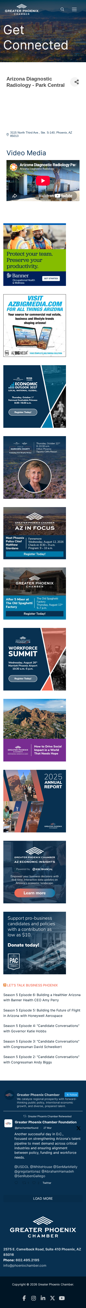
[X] (52, 1298)
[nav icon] (74, 9)
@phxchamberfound (26, 1127)
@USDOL (21, 1167)
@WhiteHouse (41, 1167)
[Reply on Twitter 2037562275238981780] (17, 1183)
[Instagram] (33, 1298)
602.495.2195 (27, 1260)
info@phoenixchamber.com (24, 1265)
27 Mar (47, 1127)
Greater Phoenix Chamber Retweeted (49, 1116)
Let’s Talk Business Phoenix (32, 985)
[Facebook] (24, 1298)
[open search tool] (62, 9)
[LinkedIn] (43, 1298)
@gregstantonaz (27, 1171)
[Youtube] (62, 1298)
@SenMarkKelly (65, 1167)
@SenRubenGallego (29, 1176)
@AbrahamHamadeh (58, 1171)
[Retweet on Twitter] (24, 1116)
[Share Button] (75, 82)
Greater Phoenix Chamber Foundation (46, 1122)
